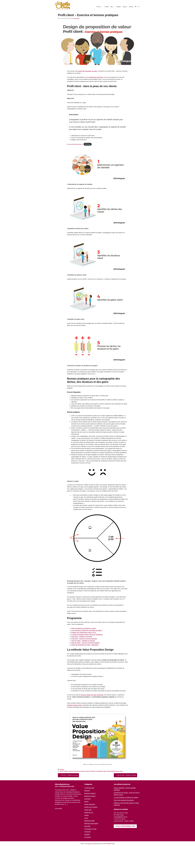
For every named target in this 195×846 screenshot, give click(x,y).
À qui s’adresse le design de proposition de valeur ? (87, 630)
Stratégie (62, 769)
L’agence (125, 6)
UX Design (87, 837)
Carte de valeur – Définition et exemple (83, 640)
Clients (86, 801)
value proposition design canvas (115, 771)
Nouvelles (87, 826)
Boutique (118, 6)
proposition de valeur (101, 771)
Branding (87, 790)
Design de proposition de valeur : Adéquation (84, 645)
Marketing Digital (89, 821)
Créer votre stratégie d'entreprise (124, 800)
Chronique (87, 799)
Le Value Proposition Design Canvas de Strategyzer (87, 634)
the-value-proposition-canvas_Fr (75, 144)
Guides (86, 815)
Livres (86, 818)
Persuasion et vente (90, 829)
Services (98, 6)
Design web (87, 810)
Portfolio (107, 6)
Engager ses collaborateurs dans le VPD (83, 632)
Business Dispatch (90, 793)
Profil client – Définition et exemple (81, 636)
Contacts (131, 6)
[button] (138, 6)
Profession (87, 831)
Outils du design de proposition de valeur (83, 628)
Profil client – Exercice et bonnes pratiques (84, 638)
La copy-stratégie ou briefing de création (126, 797)
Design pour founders (90, 807)
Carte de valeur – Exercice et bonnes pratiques (85, 643)
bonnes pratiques (64, 771)
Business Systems (90, 796)
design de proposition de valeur (87, 71)
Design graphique (89, 804)
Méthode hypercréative (91, 823)
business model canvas (74, 705)
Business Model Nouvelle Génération (92, 695)
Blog (111, 6)
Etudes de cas (88, 812)
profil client (93, 771)
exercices (87, 771)
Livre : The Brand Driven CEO (64, 786)
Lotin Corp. (90, 843)
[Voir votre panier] (135, 6)
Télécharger (87, 144)
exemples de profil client (95, 77)
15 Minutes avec (89, 788)
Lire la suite (58, 808)
